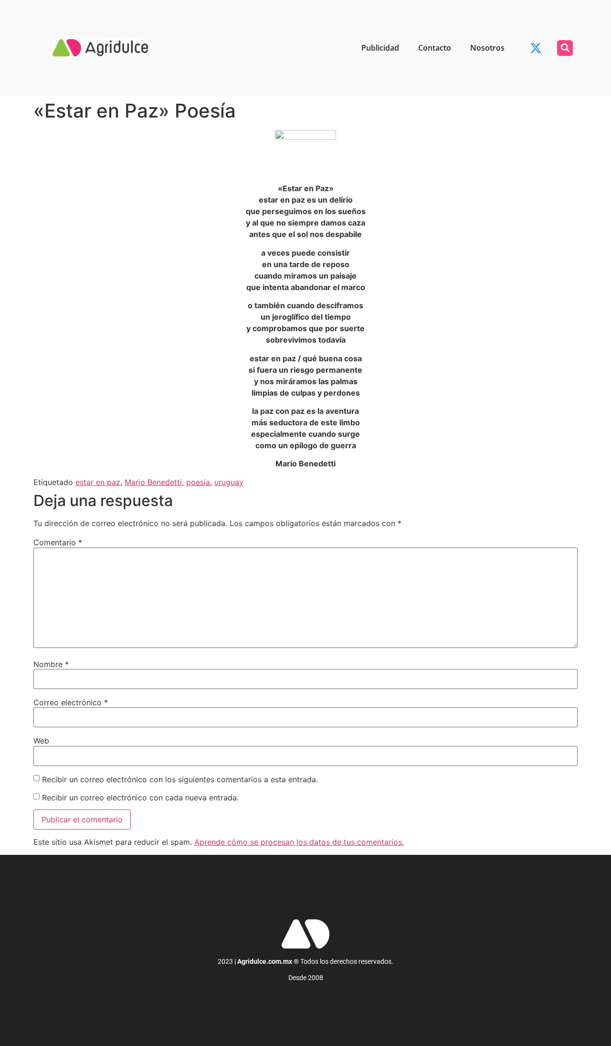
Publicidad (380, 48)
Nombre (51, 664)
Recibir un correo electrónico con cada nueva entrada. (140, 797)
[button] (565, 48)
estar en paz (97, 482)
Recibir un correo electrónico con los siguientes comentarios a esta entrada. (180, 779)
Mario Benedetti (153, 482)
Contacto (434, 48)
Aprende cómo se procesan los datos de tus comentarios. (299, 842)
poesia (198, 482)
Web (41, 740)
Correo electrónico (70, 702)
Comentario (57, 542)
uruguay (228, 482)
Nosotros (487, 48)
